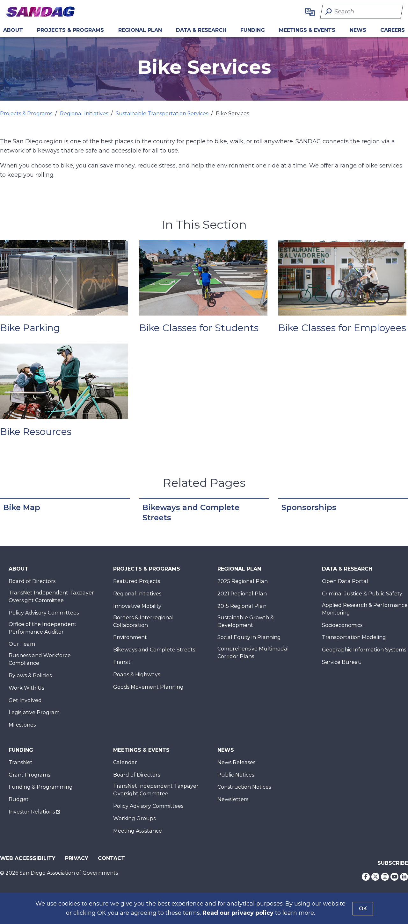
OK (363, 909)
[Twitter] (375, 877)
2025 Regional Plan (242, 581)
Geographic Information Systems (364, 650)
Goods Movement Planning (148, 687)
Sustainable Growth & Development (245, 621)
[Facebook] (366, 877)
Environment (130, 637)
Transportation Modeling (354, 637)
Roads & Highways (136, 675)
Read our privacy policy (237, 912)
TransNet (21, 762)
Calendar (125, 762)
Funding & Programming (41, 787)
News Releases (236, 762)
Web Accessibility (27, 858)
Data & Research (201, 30)
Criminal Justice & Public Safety (362, 594)
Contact (111, 858)
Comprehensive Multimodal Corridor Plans (253, 652)
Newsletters (232, 799)
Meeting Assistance (137, 831)
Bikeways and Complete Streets (190, 512)
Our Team (22, 644)
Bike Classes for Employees (342, 328)
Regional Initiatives (84, 113)
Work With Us (26, 688)
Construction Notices (244, 787)
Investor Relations (32, 812)
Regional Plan (239, 569)
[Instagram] (385, 877)
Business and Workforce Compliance (40, 659)
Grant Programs (29, 775)
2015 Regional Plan (241, 606)
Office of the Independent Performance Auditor (42, 628)
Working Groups (134, 818)
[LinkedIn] (404, 877)
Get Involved (25, 700)
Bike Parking (30, 328)
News (358, 30)
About (13, 30)
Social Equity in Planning (249, 637)
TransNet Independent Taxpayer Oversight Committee (51, 596)
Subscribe (392, 863)
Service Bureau (342, 662)
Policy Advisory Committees (44, 613)
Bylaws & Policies (30, 675)
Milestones (22, 725)
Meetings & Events (307, 30)
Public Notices (235, 775)
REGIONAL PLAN (140, 30)
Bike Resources (35, 431)
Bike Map (21, 507)
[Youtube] (394, 877)
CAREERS (392, 30)
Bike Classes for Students (199, 328)
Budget (19, 799)
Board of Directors (32, 581)
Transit (122, 662)
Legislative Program (34, 712)
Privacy (76, 858)
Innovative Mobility (137, 606)
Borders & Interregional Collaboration (143, 621)
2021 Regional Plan (242, 594)
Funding (252, 30)
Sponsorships (308, 507)
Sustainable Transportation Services (162, 113)
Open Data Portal (345, 581)
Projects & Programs (70, 30)
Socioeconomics (342, 625)
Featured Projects (136, 581)
